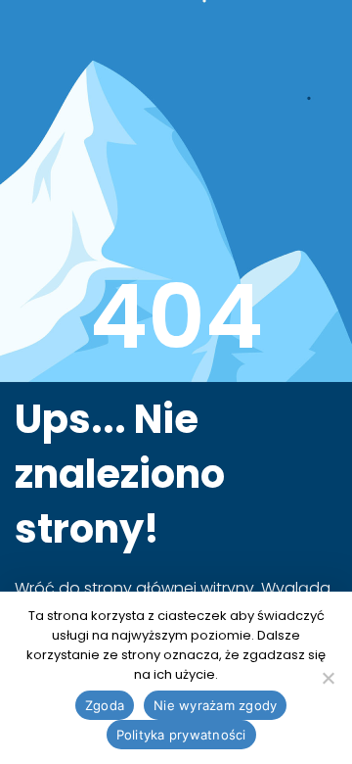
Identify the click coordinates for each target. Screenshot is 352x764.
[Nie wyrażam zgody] (327, 678)
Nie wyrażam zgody (215, 705)
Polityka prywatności (181, 734)
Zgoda (104, 705)
